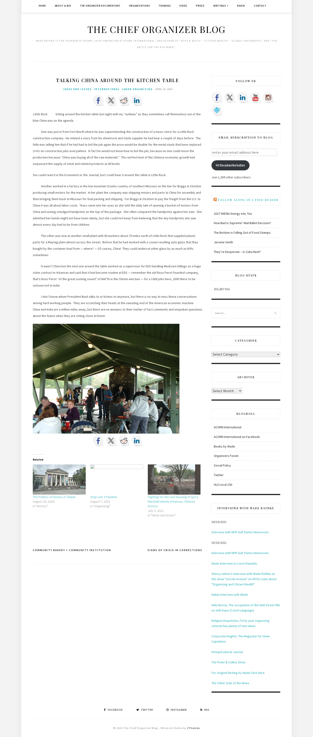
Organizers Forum (226, 456)
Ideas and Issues (77, 89)
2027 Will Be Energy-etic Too (233, 214)
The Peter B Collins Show (228, 662)
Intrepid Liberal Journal (227, 652)
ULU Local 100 (223, 484)
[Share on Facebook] (98, 100)
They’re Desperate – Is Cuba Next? (237, 252)
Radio (241, 5)
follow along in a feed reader (248, 200)
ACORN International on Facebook (237, 437)
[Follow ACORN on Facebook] (216, 97)
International (107, 89)
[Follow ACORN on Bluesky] (216, 110)
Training (165, 5)
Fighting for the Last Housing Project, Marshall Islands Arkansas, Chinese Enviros (173, 501)
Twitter (219, 475)
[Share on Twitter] (111, 100)
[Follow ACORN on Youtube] (255, 97)
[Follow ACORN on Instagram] (268, 97)
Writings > (221, 5)
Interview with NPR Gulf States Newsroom (240, 532)
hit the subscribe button (230, 165)
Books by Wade (224, 446)
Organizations (139, 5)
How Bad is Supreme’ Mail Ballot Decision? (242, 223)
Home (42, 5)
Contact (260, 5)
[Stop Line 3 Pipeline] (116, 479)
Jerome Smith (223, 242)
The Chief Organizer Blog (156, 29)
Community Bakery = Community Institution (72, 550)
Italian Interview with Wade (229, 594)
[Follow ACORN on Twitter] (229, 97)
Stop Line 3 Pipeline (103, 497)
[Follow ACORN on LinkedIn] (242, 97)
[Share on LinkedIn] (136, 100)
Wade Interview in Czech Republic (234, 563)
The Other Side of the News (230, 683)
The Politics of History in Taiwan (54, 497)
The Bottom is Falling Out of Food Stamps (242, 232)
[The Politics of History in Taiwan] (59, 479)
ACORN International (227, 427)
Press (200, 5)
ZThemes (193, 728)
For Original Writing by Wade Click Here (238, 673)
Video (183, 5)
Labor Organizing (137, 89)
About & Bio (63, 5)
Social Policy (222, 465)
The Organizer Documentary (100, 5)
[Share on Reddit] (123, 100)
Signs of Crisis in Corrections (175, 550)
